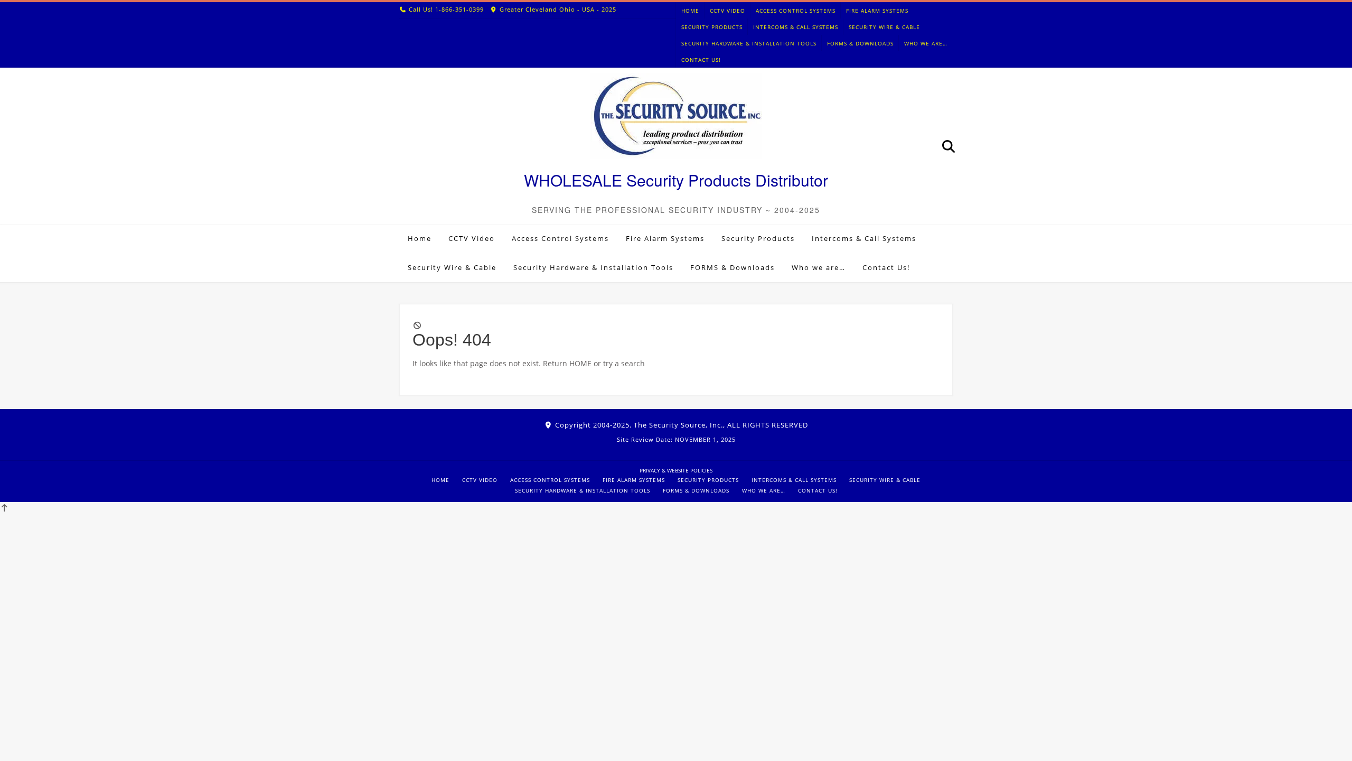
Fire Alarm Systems (877, 10)
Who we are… (925, 43)
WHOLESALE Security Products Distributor (676, 180)
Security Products (712, 27)
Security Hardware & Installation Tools (748, 43)
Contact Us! (701, 59)
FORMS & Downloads (860, 43)
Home (690, 10)
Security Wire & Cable (884, 27)
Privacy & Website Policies (676, 470)
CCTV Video (727, 10)
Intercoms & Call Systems (795, 27)
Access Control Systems (795, 10)
